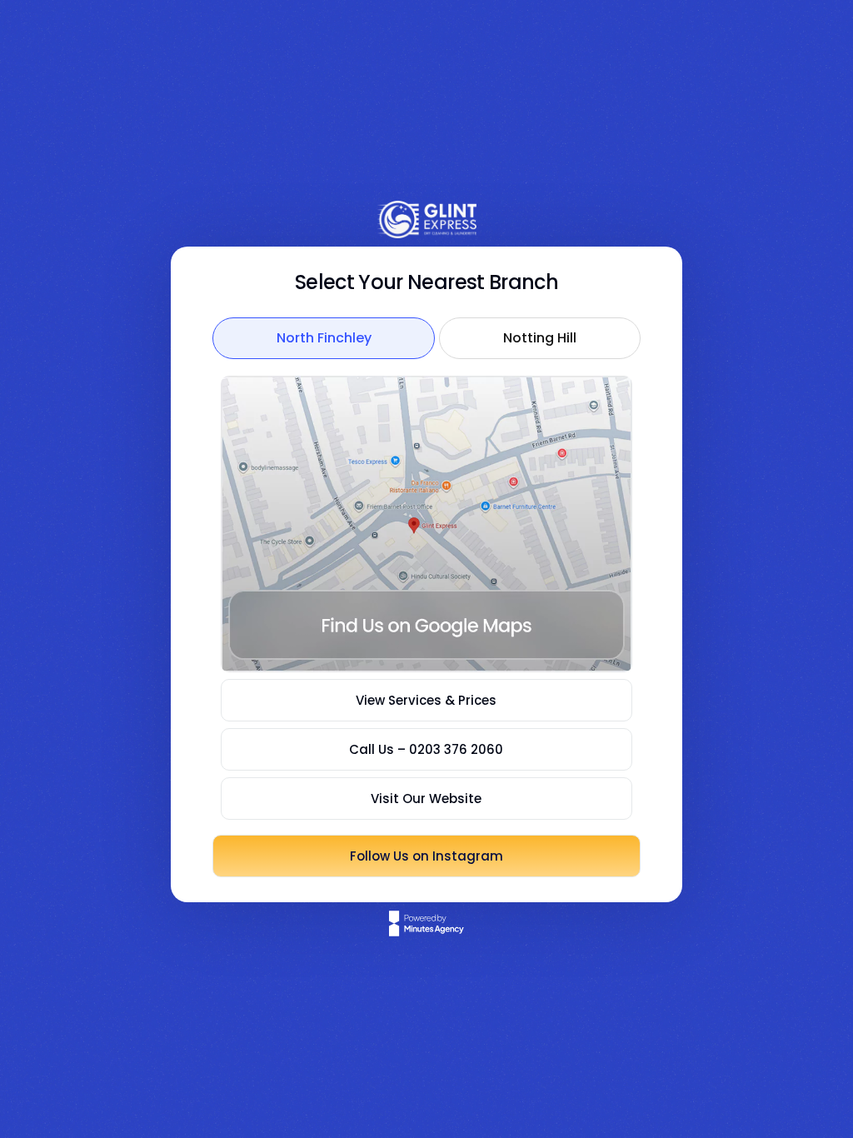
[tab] (324, 338)
